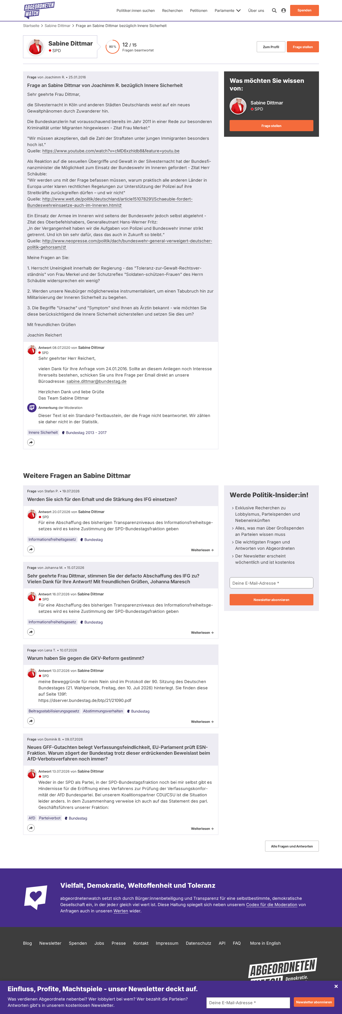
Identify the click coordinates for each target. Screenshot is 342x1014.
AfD (32, 818)
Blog (27, 943)
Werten (121, 910)
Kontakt (140, 943)
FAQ (237, 943)
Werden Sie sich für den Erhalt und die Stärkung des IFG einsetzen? (102, 499)
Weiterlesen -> (202, 550)
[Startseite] (39, 10)
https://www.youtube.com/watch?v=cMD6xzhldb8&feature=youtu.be (111, 150)
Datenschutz (198, 943)
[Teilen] (31, 442)
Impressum (167, 943)
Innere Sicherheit (43, 432)
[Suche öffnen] (274, 10)
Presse (119, 943)
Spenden (78, 943)
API (222, 943)
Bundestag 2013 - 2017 (86, 432)
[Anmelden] (283, 10)
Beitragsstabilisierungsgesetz (54, 711)
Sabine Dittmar (57, 25)
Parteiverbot (49, 818)
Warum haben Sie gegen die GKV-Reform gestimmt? (85, 658)
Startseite (31, 25)
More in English (265, 943)
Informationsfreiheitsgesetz (52, 539)
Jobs (99, 943)
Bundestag (93, 539)
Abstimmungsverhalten (103, 711)
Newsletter (50, 943)
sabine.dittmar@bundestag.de (97, 381)
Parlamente (224, 10)
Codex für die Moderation (271, 904)
